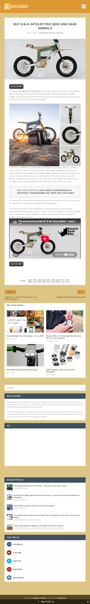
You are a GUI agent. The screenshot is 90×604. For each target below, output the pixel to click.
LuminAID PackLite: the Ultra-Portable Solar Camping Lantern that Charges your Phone (47, 516)
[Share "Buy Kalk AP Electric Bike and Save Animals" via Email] (62, 281)
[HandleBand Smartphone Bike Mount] (25, 355)
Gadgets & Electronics (21, 488)
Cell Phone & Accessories (27, 528)
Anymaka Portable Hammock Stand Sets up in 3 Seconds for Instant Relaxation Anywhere (46, 496)
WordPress (62, 598)
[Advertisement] (45, 447)
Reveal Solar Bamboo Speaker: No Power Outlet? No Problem (39, 526)
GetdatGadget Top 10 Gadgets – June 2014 (25, 336)
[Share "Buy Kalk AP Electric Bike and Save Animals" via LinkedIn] (48, 281)
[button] (34, 135)
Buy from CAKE (16, 86)
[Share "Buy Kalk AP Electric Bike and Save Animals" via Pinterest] (44, 281)
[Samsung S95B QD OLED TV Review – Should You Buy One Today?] (10, 487)
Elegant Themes (40, 598)
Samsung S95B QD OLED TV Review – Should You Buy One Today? (40, 486)
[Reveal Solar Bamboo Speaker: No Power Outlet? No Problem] (10, 527)
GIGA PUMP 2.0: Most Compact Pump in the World (34, 506)
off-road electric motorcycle (29, 91)
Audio (16, 528)
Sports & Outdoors (56, 33)
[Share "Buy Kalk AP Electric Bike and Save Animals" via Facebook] (30, 281)
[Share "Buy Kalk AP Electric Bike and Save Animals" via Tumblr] (39, 281)
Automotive (43, 33)
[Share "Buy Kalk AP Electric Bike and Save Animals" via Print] (67, 281)
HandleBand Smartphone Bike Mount (22, 370)
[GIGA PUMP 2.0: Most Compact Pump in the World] (10, 507)
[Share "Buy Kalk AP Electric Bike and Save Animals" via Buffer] (53, 281)
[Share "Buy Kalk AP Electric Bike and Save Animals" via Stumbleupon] (58, 281)
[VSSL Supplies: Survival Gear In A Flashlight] (64, 355)
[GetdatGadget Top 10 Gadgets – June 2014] (25, 321)
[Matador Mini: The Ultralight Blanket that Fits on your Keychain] (64, 321)
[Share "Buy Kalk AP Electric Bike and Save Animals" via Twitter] (34, 281)
